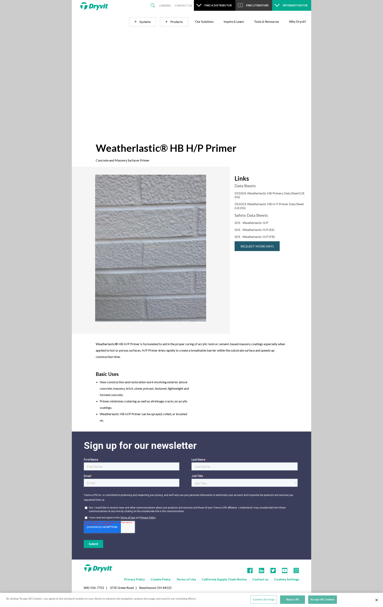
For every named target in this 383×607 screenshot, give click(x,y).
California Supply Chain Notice (224, 579)
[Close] (376, 600)
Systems (145, 22)
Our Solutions (204, 21)
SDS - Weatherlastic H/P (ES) (254, 230)
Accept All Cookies (322, 599)
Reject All (292, 599)
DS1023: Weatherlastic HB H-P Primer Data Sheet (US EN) (269, 206)
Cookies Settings (286, 579)
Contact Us (183, 5)
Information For (295, 5)
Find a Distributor (218, 5)
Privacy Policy (134, 579)
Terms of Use (186, 579)
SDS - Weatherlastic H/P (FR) (255, 236)
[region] (191, 600)
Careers (165, 5)
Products (176, 22)
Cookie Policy (161, 579)
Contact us (260, 579)
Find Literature (257, 5)
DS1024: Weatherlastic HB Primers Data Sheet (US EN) (269, 195)
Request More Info (257, 246)
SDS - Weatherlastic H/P (251, 223)
